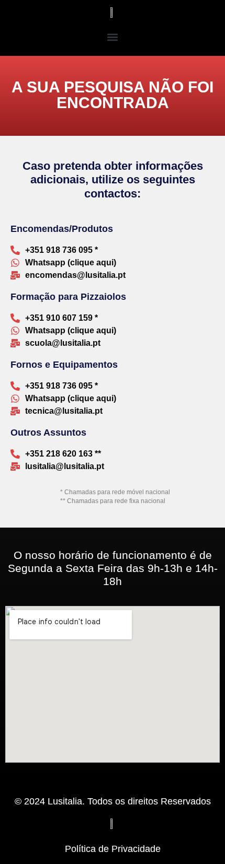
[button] (112, 36)
